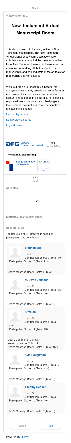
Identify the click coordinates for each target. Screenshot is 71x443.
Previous (21, 426)
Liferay (25, 437)
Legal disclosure (15, 125)
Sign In (35, 8)
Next (50, 426)
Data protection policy (18, 119)
